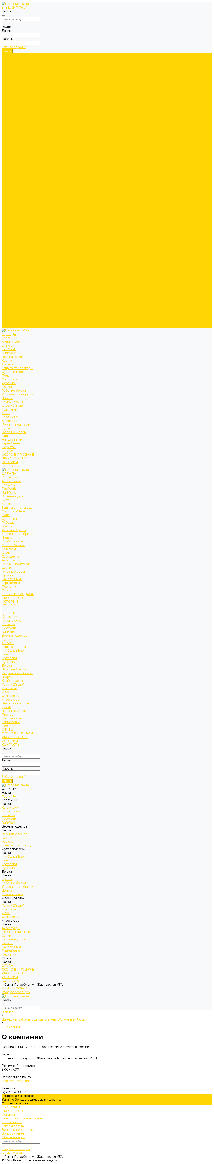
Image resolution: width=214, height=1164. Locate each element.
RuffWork (9, 74)
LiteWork (8, 66)
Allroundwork (11, 63)
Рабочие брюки (14, 112)
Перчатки (9, 168)
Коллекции (10, 59)
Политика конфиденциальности (26, 1118)
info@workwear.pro (16, 992)
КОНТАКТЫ (11, 326)
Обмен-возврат (13, 1137)
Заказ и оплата (13, 1126)
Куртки (7, 81)
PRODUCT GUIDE (15, 319)
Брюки (7, 108)
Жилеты (8, 85)
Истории (8, 1115)
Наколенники (12, 160)
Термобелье (11, 164)
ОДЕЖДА (9, 194)
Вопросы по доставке (18, 1130)
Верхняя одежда (14, 78)
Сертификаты (12, 1122)
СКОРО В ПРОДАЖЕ (18, 176)
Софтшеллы (10, 138)
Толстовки (9, 130)
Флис (6, 134)
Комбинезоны (12, 123)
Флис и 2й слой (13, 127)
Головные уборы (14, 153)
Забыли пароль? (14, 47)
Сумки (6, 149)
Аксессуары (11, 142)
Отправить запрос (15, 1103)
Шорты (7, 119)
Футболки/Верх (13, 93)
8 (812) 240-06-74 (14, 7)
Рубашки (9, 104)
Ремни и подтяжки (16, 145)
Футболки (9, 100)
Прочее (7, 157)
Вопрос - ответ (13, 1133)
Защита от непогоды (17, 89)
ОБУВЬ (7, 311)
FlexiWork (9, 70)
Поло (6, 96)
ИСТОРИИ (10, 322)
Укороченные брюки (17, 115)
